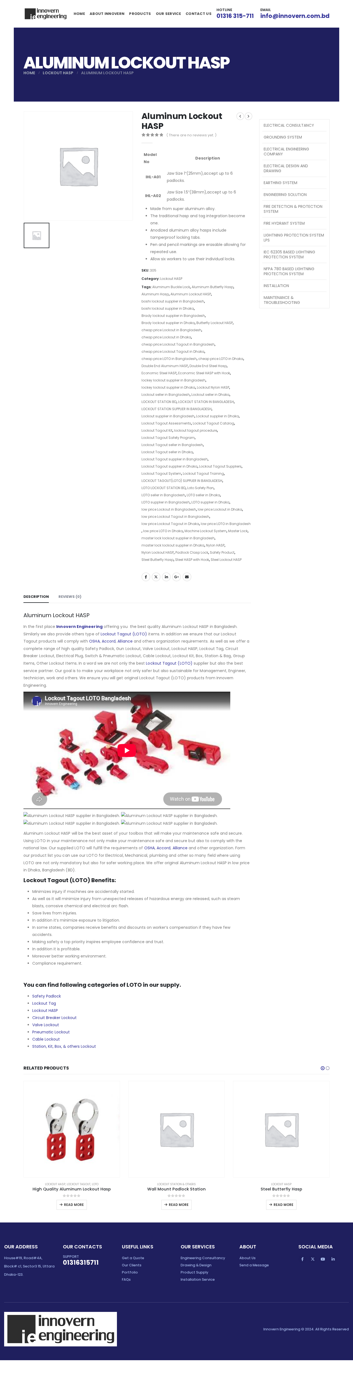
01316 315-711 (235, 16)
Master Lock (238, 531)
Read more (74, 1204)
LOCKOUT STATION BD (158, 401)
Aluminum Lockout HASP (190, 294)
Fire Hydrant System (284, 223)
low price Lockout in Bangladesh (168, 509)
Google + (176, 576)
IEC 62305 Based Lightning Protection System (289, 254)
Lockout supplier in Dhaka (217, 416)
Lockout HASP (171, 278)
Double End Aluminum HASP (164, 366)
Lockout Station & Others (176, 1184)
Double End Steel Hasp (208, 366)
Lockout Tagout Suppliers (220, 466)
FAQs (126, 1279)
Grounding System (283, 137)
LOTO (95, 1184)
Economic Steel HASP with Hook (204, 373)
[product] (72, 1129)
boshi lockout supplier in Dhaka (167, 308)
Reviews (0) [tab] (69, 596)
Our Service (168, 13)
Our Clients (131, 1265)
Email (187, 576)
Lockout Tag (44, 1003)
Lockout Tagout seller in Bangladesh (172, 444)
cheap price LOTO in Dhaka (220, 358)
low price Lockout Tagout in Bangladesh (175, 516)
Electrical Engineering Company (286, 151)
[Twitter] (313, 1259)
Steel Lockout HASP (226, 559)
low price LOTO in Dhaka (163, 531)
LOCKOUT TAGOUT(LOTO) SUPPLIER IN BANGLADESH (181, 480)
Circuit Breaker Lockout (54, 1017)
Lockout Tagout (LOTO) (124, 634)
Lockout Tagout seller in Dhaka (167, 452)
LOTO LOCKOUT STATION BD (163, 488)
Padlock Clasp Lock (191, 552)
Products (140, 13)
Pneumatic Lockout (51, 1032)
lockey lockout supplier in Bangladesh (173, 380)
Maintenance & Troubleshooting (282, 300)
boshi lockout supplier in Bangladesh (172, 301)
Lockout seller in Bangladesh (165, 394)
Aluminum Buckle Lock (171, 287)
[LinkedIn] (333, 1259)
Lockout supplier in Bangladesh (167, 416)
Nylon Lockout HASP (157, 552)
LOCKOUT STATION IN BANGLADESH (206, 401)
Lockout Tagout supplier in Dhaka (169, 466)
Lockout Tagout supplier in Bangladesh (174, 459)
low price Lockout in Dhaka (220, 509)
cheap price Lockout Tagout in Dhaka (172, 351)
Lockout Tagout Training (203, 473)
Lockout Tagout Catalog (213, 423)
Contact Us (199, 13)
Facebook (145, 576)
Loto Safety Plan (200, 488)
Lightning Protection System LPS (294, 237)
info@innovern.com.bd (295, 16)
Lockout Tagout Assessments (166, 423)
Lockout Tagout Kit (156, 430)
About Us (247, 1258)
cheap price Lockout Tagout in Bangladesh (178, 344)
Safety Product (222, 552)
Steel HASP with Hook (192, 559)
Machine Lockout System (205, 531)
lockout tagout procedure (195, 430)
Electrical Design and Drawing (286, 168)
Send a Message (254, 1265)
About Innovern (107, 13)
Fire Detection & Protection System (293, 209)
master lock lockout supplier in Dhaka (172, 545)
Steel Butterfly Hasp (157, 559)
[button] (322, 1068)
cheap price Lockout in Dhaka (166, 337)
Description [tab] (36, 596)
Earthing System (280, 182)
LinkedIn (166, 576)
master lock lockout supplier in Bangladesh (178, 538)
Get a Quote (133, 1258)
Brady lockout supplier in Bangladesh (173, 315)
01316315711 (81, 1262)
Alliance (125, 641)
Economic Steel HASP (158, 373)
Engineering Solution (285, 194)
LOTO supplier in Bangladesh (165, 502)
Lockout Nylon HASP (213, 387)
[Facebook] (302, 1259)
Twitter (156, 576)
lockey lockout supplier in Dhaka (168, 387)
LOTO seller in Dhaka (203, 495)
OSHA (94, 641)
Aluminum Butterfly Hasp (212, 287)
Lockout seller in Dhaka (210, 394)
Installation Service (198, 1279)
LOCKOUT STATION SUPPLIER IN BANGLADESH (176, 409)
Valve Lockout (45, 1025)
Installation (276, 285)
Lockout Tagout (78, 1184)
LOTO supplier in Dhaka (210, 502)
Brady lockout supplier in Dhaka (168, 322)
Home (79, 13)
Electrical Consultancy (289, 125)
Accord (109, 641)
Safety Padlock (46, 996)
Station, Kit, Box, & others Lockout (64, 1046)
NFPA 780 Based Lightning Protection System (289, 271)
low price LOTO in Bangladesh (226, 523)
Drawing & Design (196, 1265)
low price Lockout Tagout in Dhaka (170, 523)
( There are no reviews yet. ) (191, 135)
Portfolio (130, 1272)
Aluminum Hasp (155, 294)
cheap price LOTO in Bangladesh (169, 358)
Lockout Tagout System (161, 473)
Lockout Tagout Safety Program (168, 437)
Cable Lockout (46, 1039)
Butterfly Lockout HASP (214, 322)
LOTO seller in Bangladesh (163, 495)
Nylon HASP (215, 545)
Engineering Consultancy (203, 1258)
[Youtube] (323, 1259)
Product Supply (194, 1272)
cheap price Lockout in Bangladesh (171, 330)
